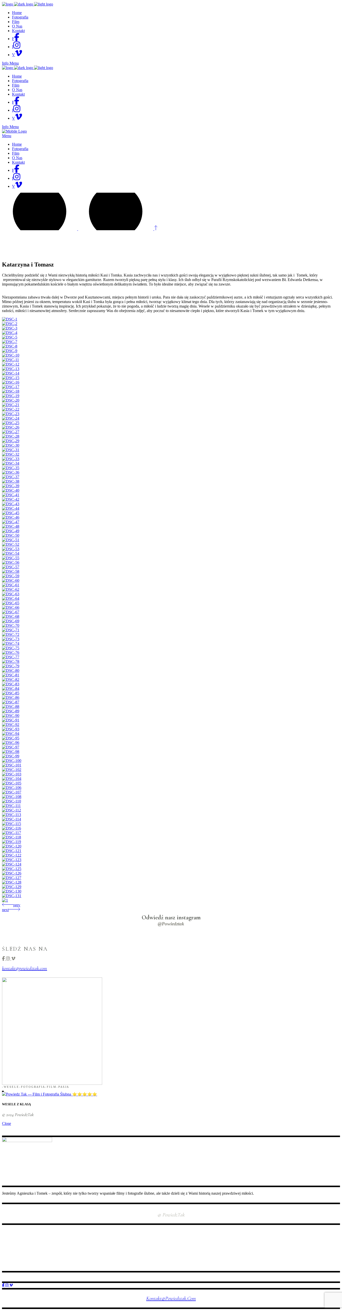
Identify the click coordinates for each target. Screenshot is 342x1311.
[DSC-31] (10, 450)
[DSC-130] (11, 891)
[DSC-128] (11, 882)
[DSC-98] (10, 751)
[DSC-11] (10, 360)
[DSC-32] (10, 454)
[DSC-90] (10, 715)
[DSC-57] (10, 567)
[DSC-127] (11, 878)
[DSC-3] (9, 328)
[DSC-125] (11, 869)
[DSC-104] (11, 778)
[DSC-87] (10, 702)
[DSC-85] (10, 693)
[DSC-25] (10, 423)
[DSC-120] (11, 846)
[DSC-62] (10, 589)
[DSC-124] (11, 864)
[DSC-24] (10, 418)
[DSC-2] (9, 324)
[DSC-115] (11, 824)
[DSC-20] (10, 400)
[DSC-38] (10, 481)
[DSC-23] (10, 414)
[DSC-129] (11, 887)
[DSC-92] (10, 724)
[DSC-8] (9, 346)
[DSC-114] (11, 819)
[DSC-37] (10, 477)
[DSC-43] (10, 504)
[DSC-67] (10, 612)
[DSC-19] (10, 396)
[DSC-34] (10, 463)
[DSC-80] (10, 670)
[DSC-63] (10, 594)
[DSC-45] (10, 513)
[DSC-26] (10, 427)
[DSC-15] (10, 378)
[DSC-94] (10, 733)
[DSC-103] (11, 774)
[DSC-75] (10, 648)
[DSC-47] (10, 522)
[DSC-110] (11, 801)
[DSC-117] (11, 833)
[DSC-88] (10, 706)
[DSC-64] (10, 598)
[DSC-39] (10, 486)
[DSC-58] (10, 571)
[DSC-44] (10, 508)
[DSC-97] (10, 747)
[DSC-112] (11, 810)
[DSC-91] (10, 720)
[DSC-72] (10, 634)
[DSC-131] (11, 896)
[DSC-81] (10, 675)
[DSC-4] (9, 333)
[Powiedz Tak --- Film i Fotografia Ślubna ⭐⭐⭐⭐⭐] (49, 1094)
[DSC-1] (9, 319)
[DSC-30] (10, 445)
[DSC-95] (10, 738)
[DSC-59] (10, 576)
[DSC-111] (11, 806)
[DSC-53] (10, 549)
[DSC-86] (10, 697)
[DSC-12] (10, 364)
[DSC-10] (10, 355)
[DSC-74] (10, 643)
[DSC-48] (10, 526)
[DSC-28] (10, 436)
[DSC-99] (10, 756)
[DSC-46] (10, 517)
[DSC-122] (11, 855)
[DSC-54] (10, 553)
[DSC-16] (10, 382)
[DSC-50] (10, 535)
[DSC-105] (11, 783)
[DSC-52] (10, 544)
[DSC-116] (11, 828)
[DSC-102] (11, 769)
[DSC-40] (10, 490)
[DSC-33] (10, 459)
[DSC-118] (11, 837)
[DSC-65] (10, 603)
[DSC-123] (11, 860)
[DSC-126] (11, 873)
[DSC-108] (11, 797)
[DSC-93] (10, 729)
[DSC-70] (10, 625)
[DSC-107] (11, 792)
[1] (5, 900)
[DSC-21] (10, 405)
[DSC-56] (10, 562)
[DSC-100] (11, 760)
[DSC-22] (10, 409)
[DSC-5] (9, 337)
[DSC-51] (10, 540)
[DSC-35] (10, 468)
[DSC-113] (11, 815)
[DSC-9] (9, 351)
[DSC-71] (10, 630)
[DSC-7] (9, 342)
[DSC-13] (10, 369)
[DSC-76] (10, 652)
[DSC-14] (10, 373)
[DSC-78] (10, 661)
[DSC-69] (10, 621)
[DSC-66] (10, 607)
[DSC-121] (11, 851)
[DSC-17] (10, 387)
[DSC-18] (10, 391)
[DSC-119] (11, 842)
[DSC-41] (10, 495)
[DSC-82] (10, 679)
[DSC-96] (10, 742)
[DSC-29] (10, 441)
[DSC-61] (10, 585)
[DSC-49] (10, 531)
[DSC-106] (11, 787)
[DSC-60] (10, 580)
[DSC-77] (10, 657)
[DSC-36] (10, 472)
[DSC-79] (10, 666)
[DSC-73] (10, 639)
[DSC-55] (10, 558)
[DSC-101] (11, 765)
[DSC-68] (10, 616)
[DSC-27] (10, 432)
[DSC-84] (10, 688)
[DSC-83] (10, 684)
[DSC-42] (10, 499)
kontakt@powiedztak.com (24, 968)
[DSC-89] (10, 711)
